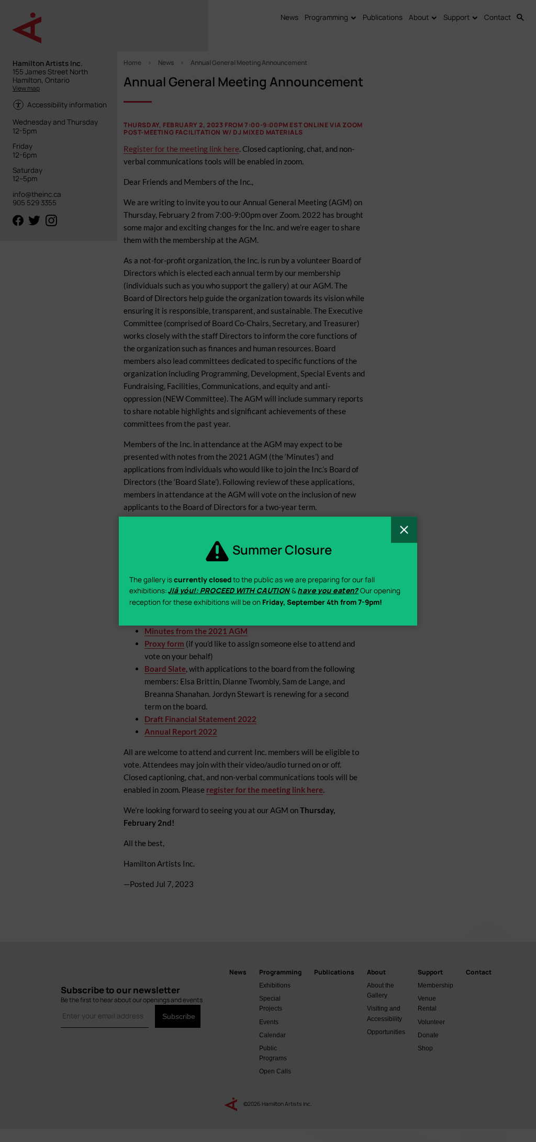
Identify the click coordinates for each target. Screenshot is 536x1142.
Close (404, 529)
